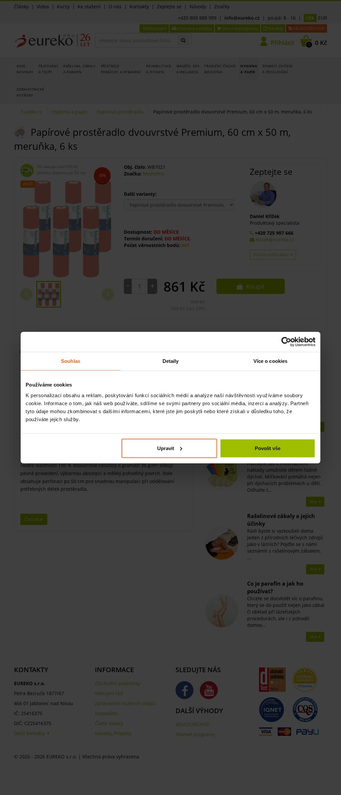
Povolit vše (267, 448)
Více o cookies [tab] (270, 361)
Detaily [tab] (171, 361)
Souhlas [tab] (70, 361)
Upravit (165, 448)
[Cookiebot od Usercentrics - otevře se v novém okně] (286, 342)
